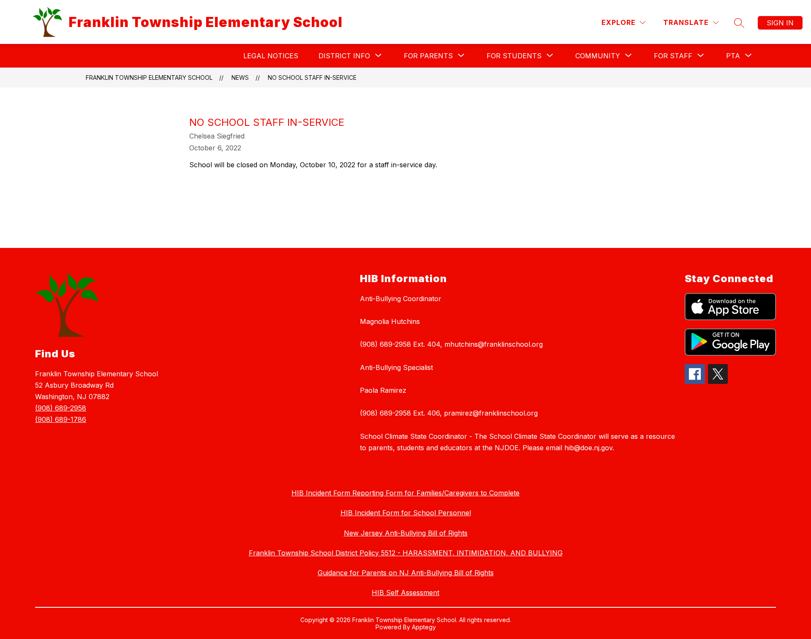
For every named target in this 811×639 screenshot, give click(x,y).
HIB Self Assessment (405, 592)
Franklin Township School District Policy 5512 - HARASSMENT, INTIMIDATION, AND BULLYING (406, 553)
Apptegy (424, 627)
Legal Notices (270, 56)
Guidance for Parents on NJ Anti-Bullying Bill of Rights (406, 572)
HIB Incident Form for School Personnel (405, 512)
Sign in (780, 23)
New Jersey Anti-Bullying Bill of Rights (406, 533)
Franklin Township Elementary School (149, 77)
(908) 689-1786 (60, 419)
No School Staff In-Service (312, 77)
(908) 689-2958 (60, 408)
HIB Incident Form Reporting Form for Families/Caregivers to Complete (405, 493)
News (240, 77)
